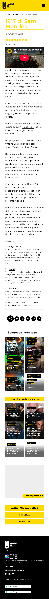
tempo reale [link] (28, 127)
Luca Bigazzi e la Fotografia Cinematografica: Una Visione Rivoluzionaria (34, 431)
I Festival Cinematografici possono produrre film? (34, 414)
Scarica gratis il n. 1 (34, 496)
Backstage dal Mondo (14, 357)
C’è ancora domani (31, 368)
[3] (34, 160)
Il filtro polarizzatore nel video (34, 349)
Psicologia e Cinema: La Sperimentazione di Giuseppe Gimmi (14, 431)
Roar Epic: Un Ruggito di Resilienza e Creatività (13, 450)
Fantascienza (13, 362)
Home (7, 14)
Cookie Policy (12, 587)
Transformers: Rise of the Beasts (13, 367)
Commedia (32, 360)
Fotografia (32, 340)
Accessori (32, 337)
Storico (31, 363)
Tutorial (11, 338)
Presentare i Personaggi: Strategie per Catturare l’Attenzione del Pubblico (13, 346)
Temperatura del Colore (14, 386)
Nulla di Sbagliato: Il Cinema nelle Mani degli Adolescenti (33, 450)
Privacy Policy (12, 592)
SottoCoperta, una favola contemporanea (14, 415)
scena (12, 269)
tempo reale (14, 246)
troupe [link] (29, 160)
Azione (15, 14)
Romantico (32, 380)
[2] (41, 123)
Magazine (12, 409)
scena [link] (37, 123)
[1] (34, 126)
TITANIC (30, 387)
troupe (12, 288)
